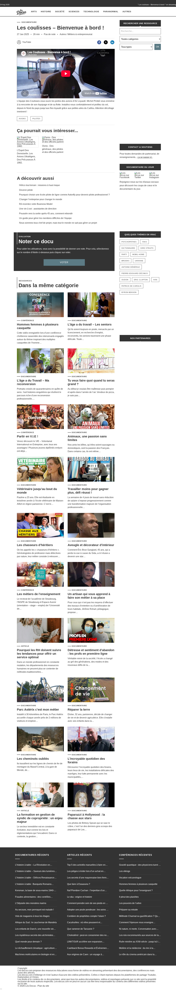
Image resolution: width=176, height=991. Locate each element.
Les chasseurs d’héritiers (35, 545)
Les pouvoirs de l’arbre (130, 903)
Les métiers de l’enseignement (38, 594)
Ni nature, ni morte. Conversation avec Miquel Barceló (137, 929)
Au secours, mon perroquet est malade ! (34, 909)
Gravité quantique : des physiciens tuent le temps (139, 865)
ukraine (139, 261)
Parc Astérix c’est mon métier (38, 709)
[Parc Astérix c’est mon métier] (40, 690)
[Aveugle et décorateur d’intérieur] (91, 525)
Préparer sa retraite (128, 909)
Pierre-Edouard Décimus (135, 273)
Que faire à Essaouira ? (78, 884)
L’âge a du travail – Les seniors (90, 324)
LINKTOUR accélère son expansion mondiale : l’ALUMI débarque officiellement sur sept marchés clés (84, 941)
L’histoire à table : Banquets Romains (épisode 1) (33, 884)
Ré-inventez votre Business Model (36, 204)
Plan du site (43, 986)
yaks (144, 242)
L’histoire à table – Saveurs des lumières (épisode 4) (35, 871)
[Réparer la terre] (91, 690)
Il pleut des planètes (129, 897)
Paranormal (110, 11)
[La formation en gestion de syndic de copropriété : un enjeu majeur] (40, 795)
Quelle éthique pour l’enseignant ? (136, 890)
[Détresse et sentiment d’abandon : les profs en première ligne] (91, 630)
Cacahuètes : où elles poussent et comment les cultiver (83, 922)
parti (124, 254)
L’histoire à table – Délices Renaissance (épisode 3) (34, 877)
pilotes (36, 119)
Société (59, 11)
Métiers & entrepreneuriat (80, 34)
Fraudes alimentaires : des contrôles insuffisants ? (32, 897)
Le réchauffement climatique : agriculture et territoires (36, 948)
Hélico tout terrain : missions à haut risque (39, 185)
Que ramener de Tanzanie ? (80, 929)
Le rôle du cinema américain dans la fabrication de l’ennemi (136, 954)
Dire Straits (147, 248)
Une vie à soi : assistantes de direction (38, 209)
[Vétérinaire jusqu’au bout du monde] (40, 469)
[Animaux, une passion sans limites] (91, 416)
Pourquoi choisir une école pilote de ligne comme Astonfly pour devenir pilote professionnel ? (64, 195)
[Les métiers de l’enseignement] (40, 574)
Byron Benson (129, 292)
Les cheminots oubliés (33, 758)
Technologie (91, 11)
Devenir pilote (26, 190)
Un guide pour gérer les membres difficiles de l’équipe (45, 218)
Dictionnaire (128, 248)
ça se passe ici (145, 157)
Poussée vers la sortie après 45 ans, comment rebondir (46, 213)
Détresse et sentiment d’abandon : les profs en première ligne (91, 651)
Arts (34, 11)
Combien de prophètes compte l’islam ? (86, 916)
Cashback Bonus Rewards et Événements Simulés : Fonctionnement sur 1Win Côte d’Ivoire (87, 948)
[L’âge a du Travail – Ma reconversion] (40, 361)
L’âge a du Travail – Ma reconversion (33, 382)
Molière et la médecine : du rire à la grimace (136, 948)
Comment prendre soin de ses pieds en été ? (88, 903)
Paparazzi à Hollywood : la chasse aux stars (86, 816)
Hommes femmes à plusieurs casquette (138, 884)
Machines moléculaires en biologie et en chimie (34, 954)
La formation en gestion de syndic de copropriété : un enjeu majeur (39, 818)
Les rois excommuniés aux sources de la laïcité (139, 935)
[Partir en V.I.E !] (40, 416)
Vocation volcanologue (130, 877)
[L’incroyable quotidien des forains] (91, 739)
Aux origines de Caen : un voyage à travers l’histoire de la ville (84, 954)
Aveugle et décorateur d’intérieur (91, 545)
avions (22, 119)
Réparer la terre (79, 709)
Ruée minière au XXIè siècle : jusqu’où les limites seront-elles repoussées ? (139, 941)
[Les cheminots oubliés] (40, 739)
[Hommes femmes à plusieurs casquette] (40, 305)
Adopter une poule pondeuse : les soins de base (88, 909)
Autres (127, 11)
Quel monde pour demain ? (28, 941)
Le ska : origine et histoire (79, 897)
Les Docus (30, 986)
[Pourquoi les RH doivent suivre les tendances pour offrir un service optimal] (40, 630)
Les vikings (124, 871)
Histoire (46, 11)
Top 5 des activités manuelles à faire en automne (86, 865)
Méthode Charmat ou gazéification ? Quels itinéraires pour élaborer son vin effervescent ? (140, 916)
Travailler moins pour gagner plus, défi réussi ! (88, 490)
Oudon (125, 280)
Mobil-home (138, 254)
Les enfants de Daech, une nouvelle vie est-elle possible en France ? (34, 929)
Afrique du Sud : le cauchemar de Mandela (36, 922)
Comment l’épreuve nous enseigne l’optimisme (136, 922)
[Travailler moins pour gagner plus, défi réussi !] (91, 469)
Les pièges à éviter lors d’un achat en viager (85, 871)
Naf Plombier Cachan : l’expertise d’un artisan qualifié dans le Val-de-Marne (86, 890)
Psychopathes (129, 242)
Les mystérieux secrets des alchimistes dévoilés (34, 935)
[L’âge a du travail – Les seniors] (91, 305)
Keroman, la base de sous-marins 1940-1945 (34, 890)
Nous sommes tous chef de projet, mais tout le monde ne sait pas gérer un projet (58, 223)
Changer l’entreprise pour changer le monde (40, 199)
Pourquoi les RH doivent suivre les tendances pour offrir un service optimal (39, 653)
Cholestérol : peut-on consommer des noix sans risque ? (87, 935)
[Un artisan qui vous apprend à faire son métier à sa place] (91, 574)
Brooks (125, 261)
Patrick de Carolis (131, 286)
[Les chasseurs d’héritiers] (40, 525)
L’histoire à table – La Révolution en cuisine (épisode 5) (32, 865)
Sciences (74, 11)
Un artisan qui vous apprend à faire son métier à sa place (89, 595)
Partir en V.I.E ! (27, 436)
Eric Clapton (141, 280)
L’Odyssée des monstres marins (30, 903)
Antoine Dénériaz (131, 267)
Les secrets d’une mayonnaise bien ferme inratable (87, 877)
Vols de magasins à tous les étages (32, 916)
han (155, 280)
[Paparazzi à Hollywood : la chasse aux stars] (91, 795)
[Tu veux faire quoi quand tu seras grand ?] (91, 361)
